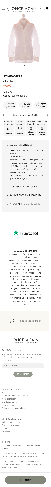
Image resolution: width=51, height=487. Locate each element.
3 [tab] (26, 333)
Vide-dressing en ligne (12, 422)
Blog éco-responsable (12, 425)
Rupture (25, 480)
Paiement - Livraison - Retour (15, 396)
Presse (5, 428)
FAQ (3, 393)
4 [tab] (30, 333)
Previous (4, 115)
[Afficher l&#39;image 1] (24, 65)
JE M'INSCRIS (23, 374)
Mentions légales (9, 405)
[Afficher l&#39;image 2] (27, 65)
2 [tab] (22, 333)
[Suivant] (32, 65)
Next (47, 115)
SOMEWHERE (31, 251)
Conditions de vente (11, 402)
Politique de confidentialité (14, 408)
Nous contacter (9, 399)
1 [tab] (18, 333)
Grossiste (6, 431)
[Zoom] (46, 17)
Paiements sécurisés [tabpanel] (29, 320)
